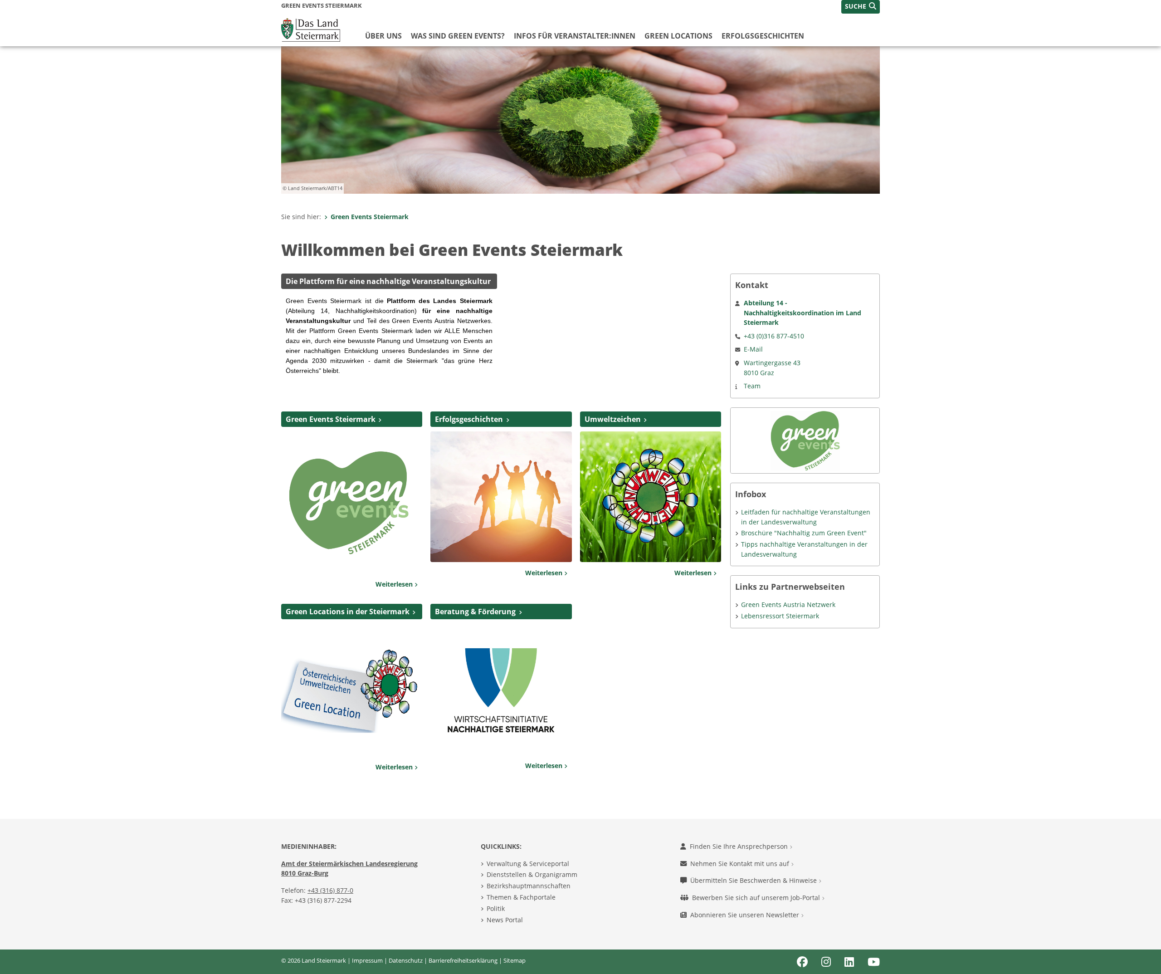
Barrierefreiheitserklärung (463, 960)
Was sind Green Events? (458, 36)
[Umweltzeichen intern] (650, 496)
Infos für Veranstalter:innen (574, 36)
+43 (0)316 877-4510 (774, 336)
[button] (860, 6)
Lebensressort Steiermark (780, 616)
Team (752, 386)
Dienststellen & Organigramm (532, 874)
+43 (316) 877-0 (330, 890)
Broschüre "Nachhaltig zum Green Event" (804, 533)
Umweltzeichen (613, 419)
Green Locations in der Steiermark (348, 612)
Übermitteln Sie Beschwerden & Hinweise (754, 880)
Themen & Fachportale (521, 897)
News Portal (505, 919)
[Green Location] (351, 690)
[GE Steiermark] (500, 496)
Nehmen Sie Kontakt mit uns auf (740, 863)
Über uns (383, 36)
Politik (496, 908)
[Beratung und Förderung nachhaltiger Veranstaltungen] (500, 689)
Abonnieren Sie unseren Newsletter (745, 914)
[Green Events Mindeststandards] (351, 502)
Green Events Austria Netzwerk (788, 604)
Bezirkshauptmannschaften (529, 885)
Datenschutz (406, 960)
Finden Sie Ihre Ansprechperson (740, 846)
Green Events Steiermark (370, 216)
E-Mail (753, 349)
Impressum (367, 960)
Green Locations (678, 36)
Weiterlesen (395, 584)
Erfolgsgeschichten (763, 36)
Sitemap (514, 960)
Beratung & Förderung (475, 612)
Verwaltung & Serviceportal (528, 863)
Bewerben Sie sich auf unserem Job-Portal (757, 897)
